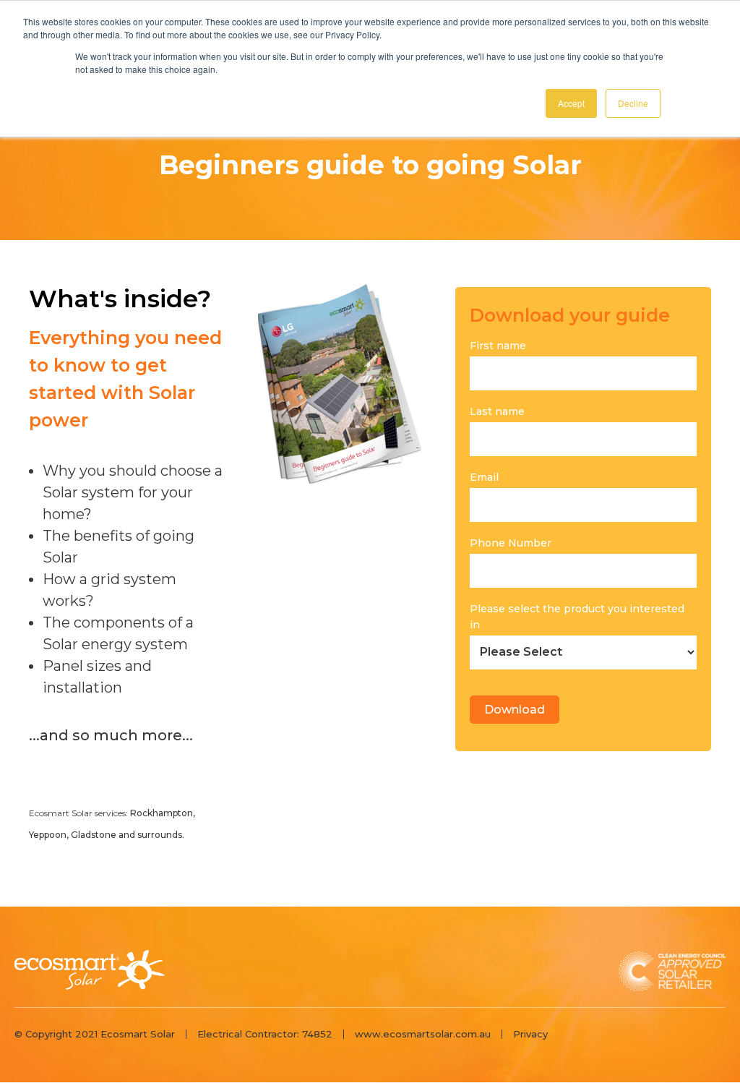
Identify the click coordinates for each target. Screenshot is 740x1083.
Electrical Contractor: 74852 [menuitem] (264, 1034)
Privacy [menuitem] (530, 1034)
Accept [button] (571, 103)
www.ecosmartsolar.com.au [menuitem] (423, 1034)
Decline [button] (633, 103)
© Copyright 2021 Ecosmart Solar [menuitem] (94, 1034)
